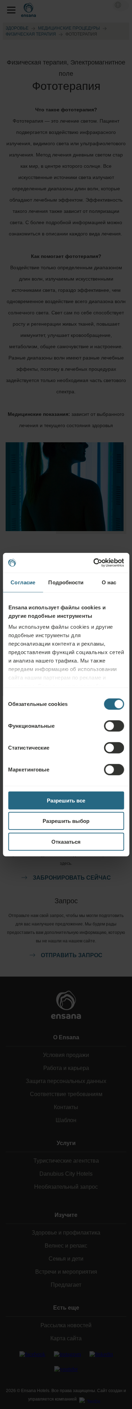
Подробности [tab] (65, 582)
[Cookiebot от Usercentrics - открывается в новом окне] (94, 562)
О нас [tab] (109, 582)
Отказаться (66, 841)
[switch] (114, 725)
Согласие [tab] (23, 582)
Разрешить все (66, 800)
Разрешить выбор (66, 821)
